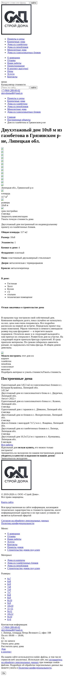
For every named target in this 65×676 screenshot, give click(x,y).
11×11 (10, 608)
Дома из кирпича (16, 560)
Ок (3, 673)
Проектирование (16, 66)
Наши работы (14, 63)
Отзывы (11, 60)
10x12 (10, 614)
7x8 (9, 586)
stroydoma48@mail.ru (12, 93)
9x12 (9, 611)
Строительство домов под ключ (23, 550)
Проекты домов (15, 547)
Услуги (11, 74)
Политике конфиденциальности (35, 667)
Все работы (7, 444)
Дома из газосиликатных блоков (24, 52)
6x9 (9, 584)
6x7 (9, 578)
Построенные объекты (19, 119)
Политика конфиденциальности (17, 523)
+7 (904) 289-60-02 (10, 90)
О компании (13, 57)
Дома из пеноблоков (17, 47)
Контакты (12, 76)
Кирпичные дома (16, 41)
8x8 (9, 595)
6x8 (9, 581)
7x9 (9, 589)
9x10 (9, 616)
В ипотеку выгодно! (17, 68)
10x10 (10, 606)
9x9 (9, 603)
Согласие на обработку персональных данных (25, 520)
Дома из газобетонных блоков (22, 563)
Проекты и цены (15, 39)
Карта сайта (7, 502)
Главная (11, 117)
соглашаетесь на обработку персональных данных (31, 661)
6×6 (9, 619)
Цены (10, 71)
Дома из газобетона (17, 44)
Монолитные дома (16, 50)
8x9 (9, 597)
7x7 (9, 592)
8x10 (9, 600)
